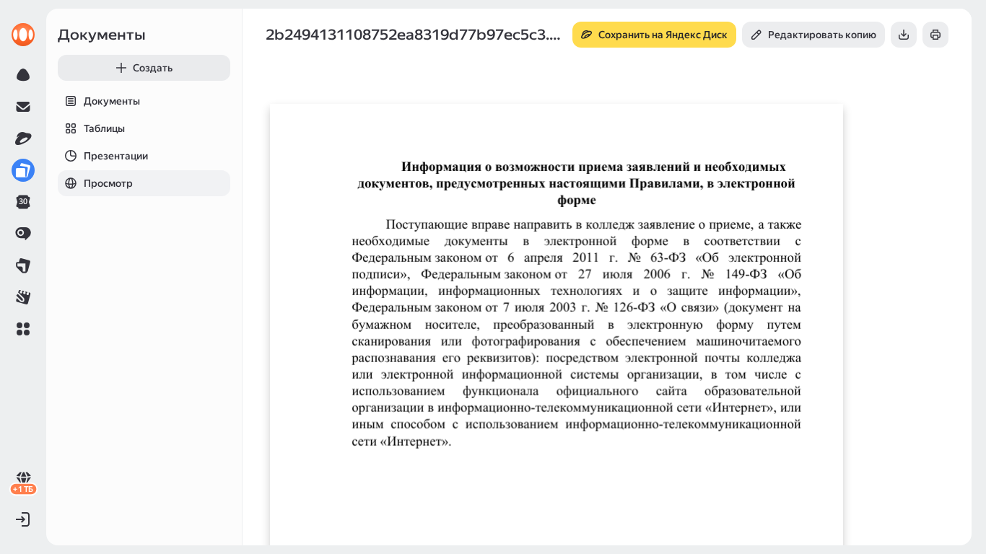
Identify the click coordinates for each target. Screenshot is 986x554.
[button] (23, 328)
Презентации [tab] (116, 156)
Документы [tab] (112, 101)
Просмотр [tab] (108, 183)
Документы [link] (102, 34)
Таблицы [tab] (104, 128)
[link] (23, 34)
